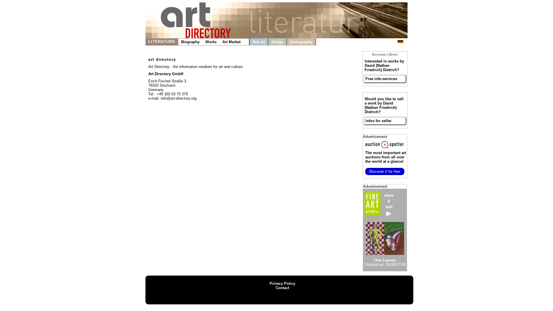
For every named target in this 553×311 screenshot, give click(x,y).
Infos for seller (378, 121)
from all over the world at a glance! (385, 157)
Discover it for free (384, 171)
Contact (282, 288)
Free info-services (381, 79)
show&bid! (389, 201)
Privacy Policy (282, 283)
